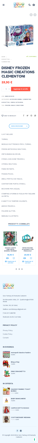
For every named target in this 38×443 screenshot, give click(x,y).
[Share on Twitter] (27, 115)
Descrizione (17, 126)
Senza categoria (17, 102)
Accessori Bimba (16, 99)
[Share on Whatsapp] (34, 115)
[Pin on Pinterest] (31, 115)
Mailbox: (6, 309)
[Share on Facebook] (23, 115)
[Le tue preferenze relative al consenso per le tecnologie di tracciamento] (34, 439)
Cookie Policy (7, 334)
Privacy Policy (8, 330)
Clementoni (6, 61)
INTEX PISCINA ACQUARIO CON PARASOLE (27, 249)
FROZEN (7, 105)
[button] (16, 269)
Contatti (6, 338)
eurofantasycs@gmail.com (17, 309)
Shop (3, 56)
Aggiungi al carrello (20, 89)
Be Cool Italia (16, 317)
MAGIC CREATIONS (17, 105)
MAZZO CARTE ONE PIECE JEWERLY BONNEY (10, 249)
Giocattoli (6, 59)
